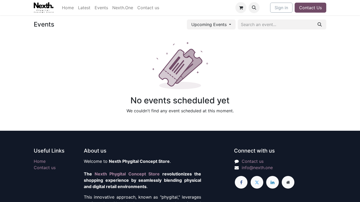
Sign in (281, 7)
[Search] (319, 24)
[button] (254, 7)
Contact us (45, 167)
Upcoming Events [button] (209, 24)
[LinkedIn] (272, 182)
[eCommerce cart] (240, 7)
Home (40, 161)
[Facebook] (241, 182)
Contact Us (310, 7)
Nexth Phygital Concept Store (127, 173)
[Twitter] (257, 182)
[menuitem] (68, 7)
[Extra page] (288, 182)
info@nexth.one (257, 167)
